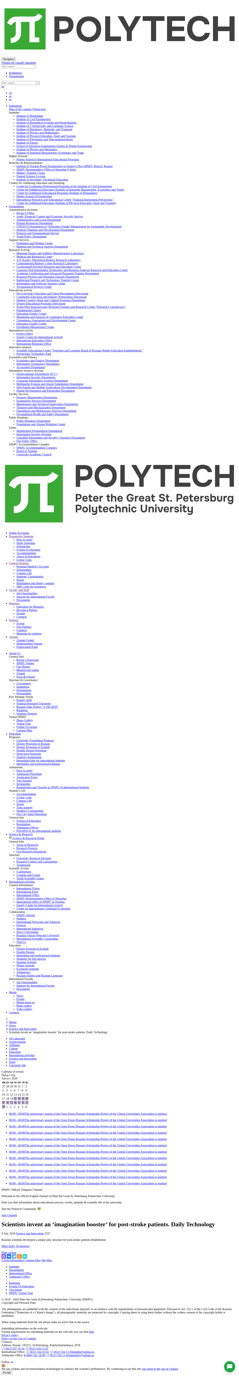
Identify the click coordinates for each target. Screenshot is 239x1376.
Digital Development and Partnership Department (45, 390)
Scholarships (23, 569)
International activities (22, 881)
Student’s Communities (30, 810)
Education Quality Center (31, 313)
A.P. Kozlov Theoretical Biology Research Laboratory (48, 260)
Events (20, 623)
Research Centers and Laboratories (37, 861)
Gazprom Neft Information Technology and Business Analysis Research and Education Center (72, 270)
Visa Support (24, 780)
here (91, 1331)
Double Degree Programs (31, 750)
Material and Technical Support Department (42, 246)
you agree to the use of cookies (160, 1368)
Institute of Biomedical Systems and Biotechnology (46, 122)
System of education (28, 549)
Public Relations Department (33, 420)
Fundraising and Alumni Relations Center (40, 424)
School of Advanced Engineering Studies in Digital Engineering (54, 146)
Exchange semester (27, 968)
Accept (7, 1372)
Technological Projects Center (34, 286)
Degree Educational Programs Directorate (41, 303)
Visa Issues (15, 1289)
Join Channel (9, 1215)
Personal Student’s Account (32, 566)
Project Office (24, 333)
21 (19, 1098)
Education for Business (30, 606)
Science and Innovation (23, 1028)
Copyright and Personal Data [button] (18, 1302)
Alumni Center (25, 640)
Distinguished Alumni (29, 643)
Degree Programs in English (33, 747)
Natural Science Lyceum (30, 176)
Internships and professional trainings (38, 763)
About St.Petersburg (28, 556)
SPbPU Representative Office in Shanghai (41, 898)
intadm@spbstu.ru (83, 1351)
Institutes (14, 1266)
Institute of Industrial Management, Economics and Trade (50, 152)
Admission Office (19, 1276)
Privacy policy (9, 1335)
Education (15, 733)
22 (23, 1098)
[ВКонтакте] (9, 1256)
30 (26, 1102)
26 (11, 1102)
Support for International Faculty (35, 596)
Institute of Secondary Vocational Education (42, 179)
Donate (20, 613)
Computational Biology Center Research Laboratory (47, 263)
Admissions (23, 972)
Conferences (23, 871)
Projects (21, 925)
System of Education (28, 820)
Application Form (26, 777)
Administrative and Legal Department (38, 219)
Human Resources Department (34, 223)
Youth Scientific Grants (30, 878)
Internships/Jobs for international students (40, 760)
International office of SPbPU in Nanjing (40, 901)
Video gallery (24, 1009)
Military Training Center (30, 172)
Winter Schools (25, 965)
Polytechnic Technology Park (33, 353)
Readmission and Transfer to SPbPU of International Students (52, 787)
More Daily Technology (15, 1246)
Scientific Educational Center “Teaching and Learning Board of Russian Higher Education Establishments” (79, 350)
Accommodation (26, 553)
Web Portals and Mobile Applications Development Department (53, 387)
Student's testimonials (29, 757)
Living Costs (24, 559)
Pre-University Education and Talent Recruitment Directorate (52, 293)
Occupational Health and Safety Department (42, 414)
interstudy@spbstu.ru (81, 1355)
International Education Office (34, 340)
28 (19, 1102)
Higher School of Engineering (34, 196)
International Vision (28, 888)
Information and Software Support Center (40, 283)
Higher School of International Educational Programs (47, 159)
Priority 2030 (24, 700)
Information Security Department (35, 377)
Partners (21, 918)
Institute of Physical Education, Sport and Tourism (46, 136)
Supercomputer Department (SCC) (36, 374)
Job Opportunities (26, 593)
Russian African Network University (38, 935)
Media (12, 992)
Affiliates (14, 1045)
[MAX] (3, 1256)
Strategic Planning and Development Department (45, 229)
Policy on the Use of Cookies (18, 1338)
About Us (15, 653)
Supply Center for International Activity (39, 337)
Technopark (23, 865)
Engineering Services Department (36, 400)
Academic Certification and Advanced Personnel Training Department (57, 273)
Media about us (25, 1002)
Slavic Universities (27, 932)
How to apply (24, 539)
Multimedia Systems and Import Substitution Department (49, 384)
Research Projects (26, 848)
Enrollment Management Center (35, 327)
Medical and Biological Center (34, 256)
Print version (8, 1252)
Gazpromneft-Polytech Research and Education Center (48, 266)
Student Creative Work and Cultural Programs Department (50, 300)
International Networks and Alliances (38, 922)
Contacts (21, 616)
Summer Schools (26, 962)
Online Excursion (26, 727)
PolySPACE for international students (38, 830)
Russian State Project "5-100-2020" (37, 706)
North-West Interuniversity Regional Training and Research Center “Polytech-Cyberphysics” (71, 307)
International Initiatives (29, 928)
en (2, 86)
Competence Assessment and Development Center (46, 320)
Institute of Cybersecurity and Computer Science (45, 126)
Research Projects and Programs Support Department (47, 276)
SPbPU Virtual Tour (21, 1293)
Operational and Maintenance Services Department (46, 410)
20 (15, 1098)
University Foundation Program (35, 740)
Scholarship (23, 546)
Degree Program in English (32, 948)
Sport (12, 1062)
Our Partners (23, 626)
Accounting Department (30, 367)
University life (17, 1065)
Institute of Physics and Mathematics (37, 132)
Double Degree (25, 952)
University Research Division (33, 858)
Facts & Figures (25, 676)
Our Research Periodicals (31, 851)
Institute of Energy (27, 142)
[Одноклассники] (19, 1256)
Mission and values (27, 670)
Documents (23, 600)
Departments (16, 76)
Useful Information (13, 1260)
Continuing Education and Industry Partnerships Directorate (51, 296)
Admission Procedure (29, 774)
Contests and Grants (28, 875)
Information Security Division (34, 434)
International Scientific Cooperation (37, 938)
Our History (23, 666)
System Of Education (21, 1286)
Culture (13, 1048)
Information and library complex (35, 583)
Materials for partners (28, 633)
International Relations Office (33, 343)
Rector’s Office (25, 213)
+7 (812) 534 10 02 (37, 1351)
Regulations (23, 824)
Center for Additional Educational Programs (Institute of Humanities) (56, 193)
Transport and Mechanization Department (40, 407)
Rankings (22, 710)
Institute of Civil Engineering (33, 119)
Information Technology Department (38, 364)
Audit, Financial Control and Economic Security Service (49, 216)
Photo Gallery (24, 720)
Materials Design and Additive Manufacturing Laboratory (50, 253)
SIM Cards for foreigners (31, 586)
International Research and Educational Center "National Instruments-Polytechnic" (65, 199)
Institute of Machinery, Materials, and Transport (44, 129)
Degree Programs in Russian (33, 743)
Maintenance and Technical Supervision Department (47, 404)
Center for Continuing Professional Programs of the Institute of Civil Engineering (64, 186)
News (19, 995)
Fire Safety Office (27, 441)
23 (26, 1098)
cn (10, 92)
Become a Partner (26, 610)
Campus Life (24, 573)
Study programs (25, 543)
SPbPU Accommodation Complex (36, 447)
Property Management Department (36, 397)
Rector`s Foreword (27, 660)
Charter (20, 673)
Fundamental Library (28, 310)
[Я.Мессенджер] (24, 1256)
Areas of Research (27, 844)
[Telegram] (14, 1256)
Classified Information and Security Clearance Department (50, 437)
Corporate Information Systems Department (42, 380)
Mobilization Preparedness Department (39, 431)
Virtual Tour (23, 723)
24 (3, 1102)
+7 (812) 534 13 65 (36, 1348)
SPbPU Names (25, 663)
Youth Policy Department (31, 236)
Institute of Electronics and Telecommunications (44, 139)
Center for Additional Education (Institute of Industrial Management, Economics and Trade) (70, 189)
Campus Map (24, 730)
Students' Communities (30, 576)
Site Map (46, 1260)
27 (15, 1102)
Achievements (17, 1041)
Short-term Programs (28, 753)
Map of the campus (20, 109)
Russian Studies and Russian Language (39, 975)
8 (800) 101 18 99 (34, 1355)
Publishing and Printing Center (34, 243)
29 (23, 1102)
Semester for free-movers (31, 958)
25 (7, 1102)
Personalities (23, 693)
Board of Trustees (26, 451)
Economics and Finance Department (37, 360)
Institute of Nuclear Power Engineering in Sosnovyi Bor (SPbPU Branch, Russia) (64, 166)
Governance (23, 683)
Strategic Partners (26, 713)
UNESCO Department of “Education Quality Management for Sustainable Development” (69, 226)
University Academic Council (33, 454)
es (10, 99)
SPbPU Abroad (25, 915)
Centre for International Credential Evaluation (43, 908)
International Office (27, 895)
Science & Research (21, 834)
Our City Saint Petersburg (31, 814)
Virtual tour (39, 109)
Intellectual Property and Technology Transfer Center (47, 280)
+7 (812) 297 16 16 (12, 1348)
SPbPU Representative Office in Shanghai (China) (46, 169)
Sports (20, 579)
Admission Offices (27, 827)
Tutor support (24, 807)
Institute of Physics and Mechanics (36, 149)
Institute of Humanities (29, 115)
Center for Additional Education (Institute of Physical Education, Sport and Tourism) (66, 203)
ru (10, 96)
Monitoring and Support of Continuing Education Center (49, 317)
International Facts (27, 891)
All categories (17, 1038)
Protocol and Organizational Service (37, 233)
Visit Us (21, 942)
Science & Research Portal (28, 838)
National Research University (33, 703)
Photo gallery (24, 1005)
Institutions (15, 72)
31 (3, 1106)
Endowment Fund (27, 647)
